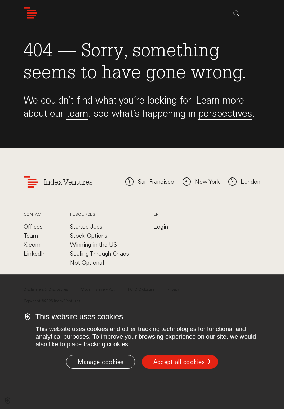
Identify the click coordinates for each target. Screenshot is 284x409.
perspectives (225, 113)
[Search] (236, 13)
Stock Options (88, 235)
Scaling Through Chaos (99, 253)
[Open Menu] (256, 13)
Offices (33, 226)
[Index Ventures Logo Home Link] (30, 13)
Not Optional (87, 262)
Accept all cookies (179, 361)
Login (160, 226)
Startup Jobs (86, 226)
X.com (32, 244)
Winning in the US (93, 244)
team (77, 113)
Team (31, 235)
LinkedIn (35, 253)
